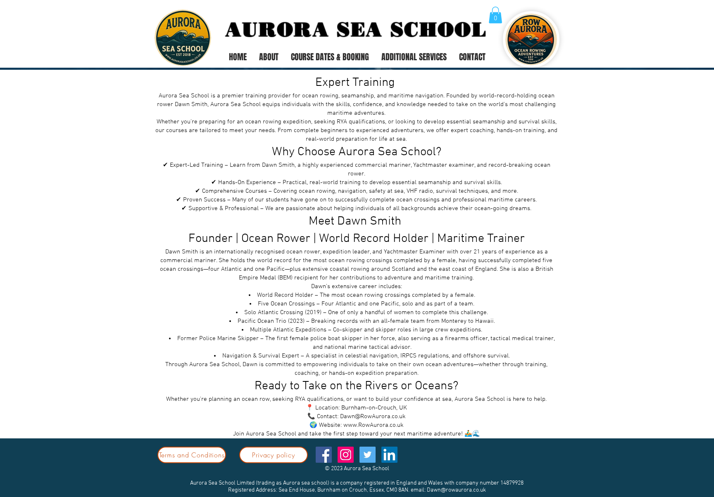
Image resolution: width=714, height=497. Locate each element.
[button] (495, 15)
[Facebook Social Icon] (324, 455)
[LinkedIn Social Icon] (389, 455)
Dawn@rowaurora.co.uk (456, 490)
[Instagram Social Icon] (346, 455)
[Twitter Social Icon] (367, 455)
